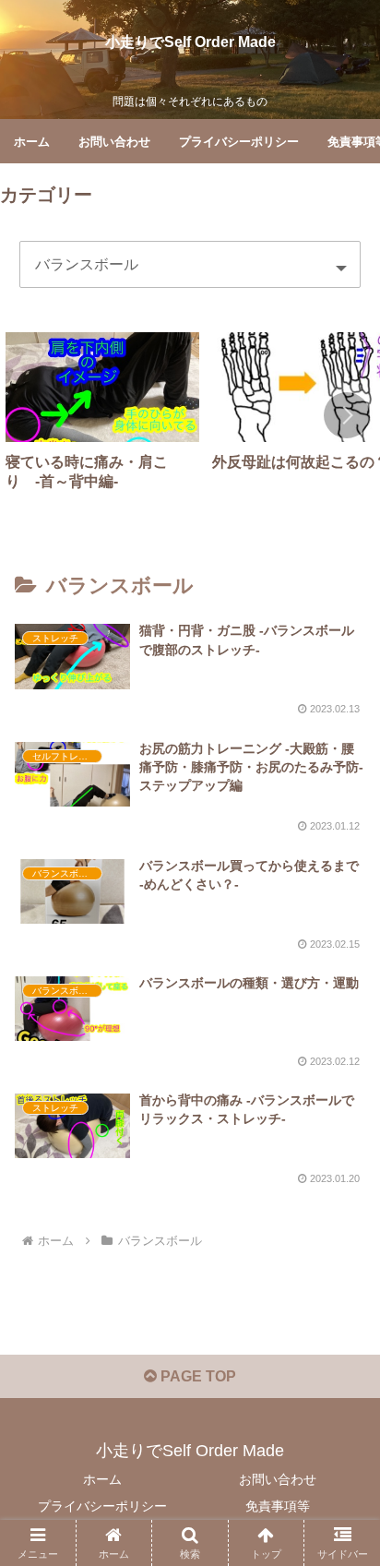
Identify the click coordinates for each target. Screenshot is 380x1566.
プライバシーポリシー (102, 1506)
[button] (347, 415)
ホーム (102, 1479)
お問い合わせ (277, 1479)
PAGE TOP (196, 1376)
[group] (102, 419)
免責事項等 (277, 1506)
